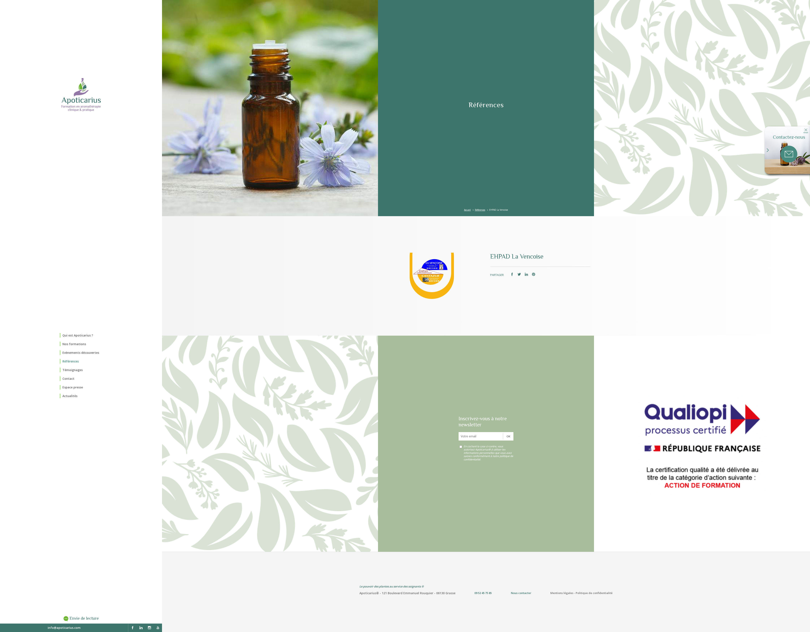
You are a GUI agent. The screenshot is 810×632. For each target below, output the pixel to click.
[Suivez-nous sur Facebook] (132, 628)
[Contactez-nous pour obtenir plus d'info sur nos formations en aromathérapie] (788, 154)
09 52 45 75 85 (483, 593)
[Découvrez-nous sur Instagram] (149, 628)
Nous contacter (521, 593)
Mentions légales (561, 593)
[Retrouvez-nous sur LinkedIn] (141, 628)
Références (480, 209)
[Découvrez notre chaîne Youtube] (158, 628)
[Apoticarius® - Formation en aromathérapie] (81, 95)
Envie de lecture (84, 618)
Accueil (467, 209)
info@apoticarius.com (64, 628)
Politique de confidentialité (594, 593)
